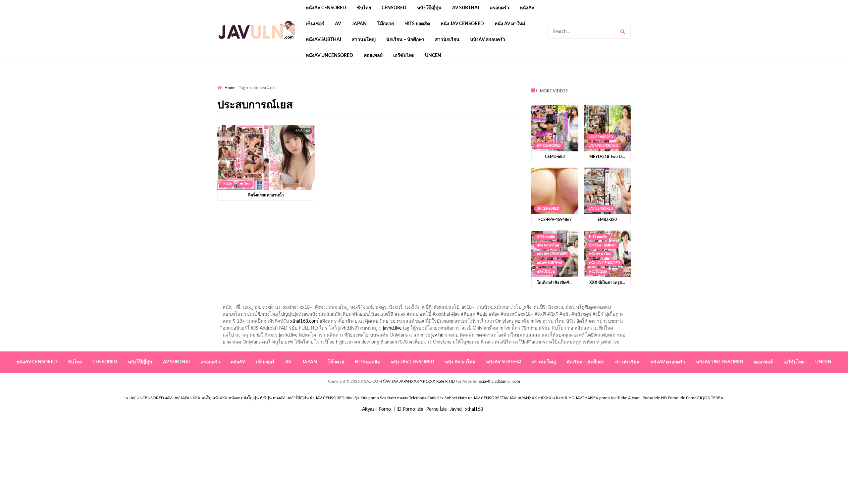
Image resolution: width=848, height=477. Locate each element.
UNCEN (433, 55)
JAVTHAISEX (586, 398)
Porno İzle (436, 409)
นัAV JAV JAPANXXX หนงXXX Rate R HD (419, 381)
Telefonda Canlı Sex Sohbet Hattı (438, 398)
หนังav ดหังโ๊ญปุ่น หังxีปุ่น (250, 398)
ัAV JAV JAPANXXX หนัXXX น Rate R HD (539, 398)
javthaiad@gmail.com (501, 381)
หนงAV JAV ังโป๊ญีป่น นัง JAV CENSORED (308, 398)
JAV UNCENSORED (603, 145)
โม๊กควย (385, 24)
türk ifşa (352, 398)
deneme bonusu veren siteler (309, 83)
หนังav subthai (323, 39)
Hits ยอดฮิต (417, 24)
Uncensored (548, 208)
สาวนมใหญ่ (364, 39)
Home (230, 88)
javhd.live (392, 328)
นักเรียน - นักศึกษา (602, 245)
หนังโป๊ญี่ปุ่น (429, 8)
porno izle (241, 83)
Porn (227, 184)
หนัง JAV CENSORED (462, 24)
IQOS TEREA (711, 398)
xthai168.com (304, 321)
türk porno (369, 398)
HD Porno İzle (408, 409)
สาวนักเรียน (447, 39)
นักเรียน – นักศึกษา (405, 39)
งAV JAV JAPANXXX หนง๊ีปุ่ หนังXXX (196, 398)
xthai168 (474, 409)
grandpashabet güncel (465, 83)
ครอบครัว (499, 8)
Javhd (456, 409)
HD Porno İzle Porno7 (680, 398)
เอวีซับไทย (403, 55)
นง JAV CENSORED (485, 398)
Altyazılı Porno (376, 409)
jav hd (437, 335)
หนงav (402, 398)
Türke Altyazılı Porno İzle (638, 398)
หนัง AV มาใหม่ (510, 24)
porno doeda (265, 83)
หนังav (527, 8)
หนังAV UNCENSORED (329, 55)
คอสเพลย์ (373, 55)
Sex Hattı (388, 398)
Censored (394, 8)
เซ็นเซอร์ (315, 24)
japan (359, 24)
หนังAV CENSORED (326, 8)
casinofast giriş (422, 83)
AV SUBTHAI (465, 8)
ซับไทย (364, 8)
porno (223, 83)
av (338, 24)
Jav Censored (549, 145)
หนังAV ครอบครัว (487, 39)
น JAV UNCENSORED (144, 398)
